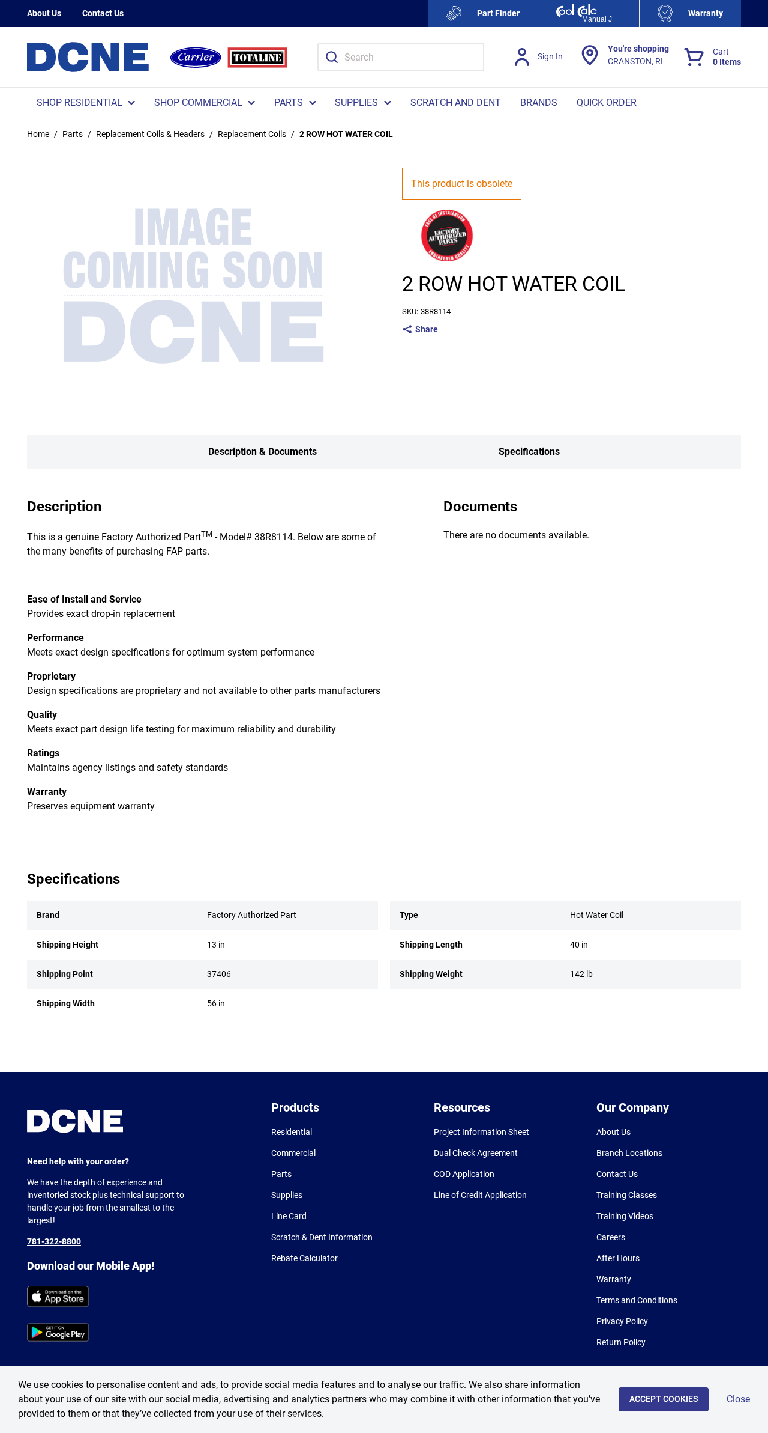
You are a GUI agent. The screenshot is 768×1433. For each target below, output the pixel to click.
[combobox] (400, 57)
